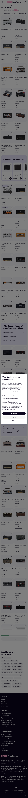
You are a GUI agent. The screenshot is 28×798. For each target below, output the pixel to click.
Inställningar (14, 420)
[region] (14, 399)
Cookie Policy (5, 392)
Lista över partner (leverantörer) (8, 409)
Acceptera (14, 413)
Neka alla (14, 417)
